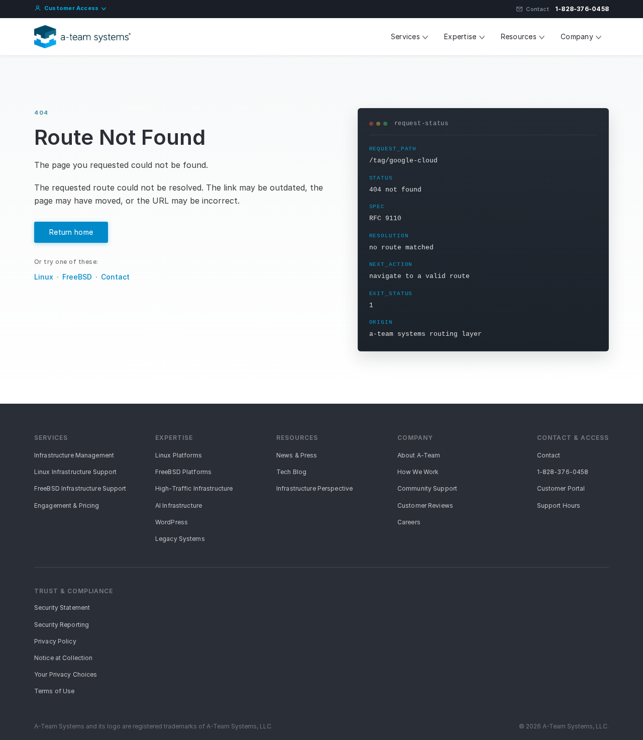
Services (405, 36)
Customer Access (71, 8)
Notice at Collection (63, 658)
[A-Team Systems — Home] (82, 36)
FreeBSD (77, 276)
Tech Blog (291, 472)
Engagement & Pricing (66, 505)
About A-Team (418, 455)
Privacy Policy (55, 641)
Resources (519, 36)
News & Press (296, 455)
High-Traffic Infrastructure (194, 488)
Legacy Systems (180, 538)
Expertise (460, 36)
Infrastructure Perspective (314, 488)
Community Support (427, 488)
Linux (43, 276)
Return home (71, 232)
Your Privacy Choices (65, 674)
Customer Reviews (425, 505)
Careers (408, 522)
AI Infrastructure (178, 505)
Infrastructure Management (74, 455)
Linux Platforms (178, 455)
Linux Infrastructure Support (75, 472)
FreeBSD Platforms (183, 472)
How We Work (418, 472)
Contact (537, 9)
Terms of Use (54, 691)
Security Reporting (61, 624)
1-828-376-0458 (582, 9)
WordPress (171, 522)
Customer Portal (561, 488)
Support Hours (559, 505)
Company (577, 36)
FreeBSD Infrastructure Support (80, 488)
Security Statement (62, 607)
